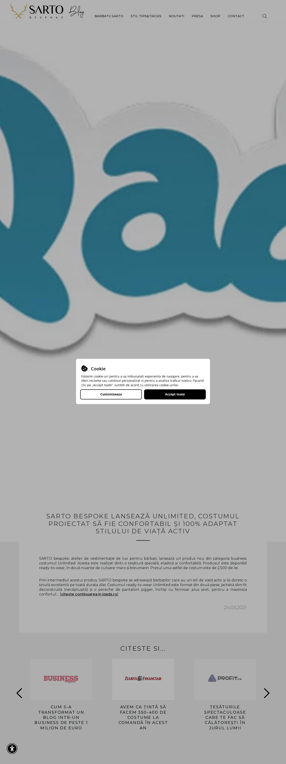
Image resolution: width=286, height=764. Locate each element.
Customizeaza (111, 394)
